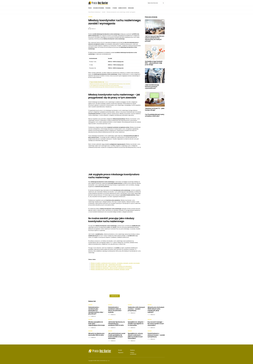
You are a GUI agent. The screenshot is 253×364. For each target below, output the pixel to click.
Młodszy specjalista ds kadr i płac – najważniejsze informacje (106, 264)
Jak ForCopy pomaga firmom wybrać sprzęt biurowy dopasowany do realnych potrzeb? (154, 38)
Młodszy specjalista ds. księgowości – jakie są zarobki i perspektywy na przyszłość (111, 268)
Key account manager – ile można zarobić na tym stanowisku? (156, 323)
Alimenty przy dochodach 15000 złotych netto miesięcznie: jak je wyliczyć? (156, 309)
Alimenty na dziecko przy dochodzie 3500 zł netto (96, 334)
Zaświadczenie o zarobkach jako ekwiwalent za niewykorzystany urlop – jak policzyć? (96, 310)
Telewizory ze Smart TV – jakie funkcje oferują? (154, 109)
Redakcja (93, 28)
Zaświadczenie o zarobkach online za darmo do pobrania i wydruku (114, 309)
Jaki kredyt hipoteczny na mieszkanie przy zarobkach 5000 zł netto (116, 323)
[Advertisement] (114, 159)
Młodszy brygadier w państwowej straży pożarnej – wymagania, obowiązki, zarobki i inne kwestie (115, 263)
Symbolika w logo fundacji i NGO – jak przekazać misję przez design (153, 63)
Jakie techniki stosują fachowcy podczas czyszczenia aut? (152, 86)
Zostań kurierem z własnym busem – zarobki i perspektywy (156, 335)
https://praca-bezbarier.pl (94, 12)
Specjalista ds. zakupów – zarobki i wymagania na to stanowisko (136, 323)
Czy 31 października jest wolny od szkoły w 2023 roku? (154, 115)
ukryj (106, 82)
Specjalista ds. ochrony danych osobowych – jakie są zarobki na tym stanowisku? (135, 335)
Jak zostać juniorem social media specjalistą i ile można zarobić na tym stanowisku (116, 335)
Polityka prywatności (133, 353)
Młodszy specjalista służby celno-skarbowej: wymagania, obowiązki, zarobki (110, 269)
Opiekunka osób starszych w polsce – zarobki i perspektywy (136, 308)
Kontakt (120, 350)
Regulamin (120, 352)
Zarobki (103, 12)
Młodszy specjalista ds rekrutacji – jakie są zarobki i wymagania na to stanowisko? (111, 266)
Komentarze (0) (114, 295)
